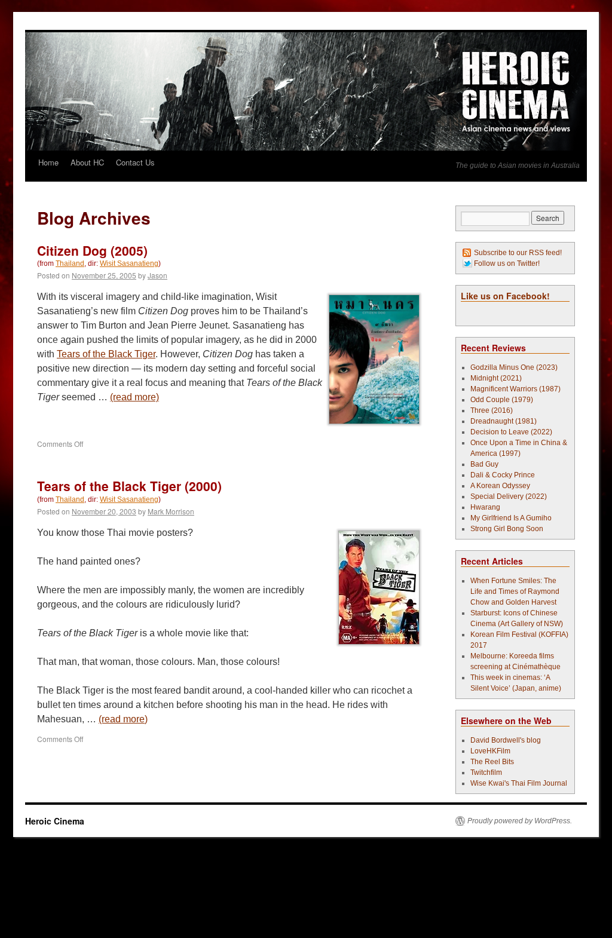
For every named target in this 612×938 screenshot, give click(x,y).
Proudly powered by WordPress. (519, 821)
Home (48, 162)
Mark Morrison (171, 511)
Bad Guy (484, 464)
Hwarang (485, 507)
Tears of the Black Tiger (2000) (129, 486)
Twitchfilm (486, 772)
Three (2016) (491, 410)
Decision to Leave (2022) (511, 432)
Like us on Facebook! (505, 296)
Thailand (70, 263)
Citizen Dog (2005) (92, 250)
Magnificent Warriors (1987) (515, 389)
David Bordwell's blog (505, 740)
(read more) (134, 397)
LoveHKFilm (490, 751)
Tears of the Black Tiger (106, 354)
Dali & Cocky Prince (502, 475)
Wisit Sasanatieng (129, 263)
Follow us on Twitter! (507, 263)
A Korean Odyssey (500, 486)
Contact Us (135, 162)
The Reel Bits (492, 762)
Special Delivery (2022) (508, 496)
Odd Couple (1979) (501, 400)
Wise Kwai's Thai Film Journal (518, 783)
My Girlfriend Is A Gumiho (511, 518)
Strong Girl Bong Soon (506, 529)
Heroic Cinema (54, 821)
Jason (157, 275)
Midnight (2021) (496, 378)
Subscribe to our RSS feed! (518, 253)
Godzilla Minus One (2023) (514, 367)
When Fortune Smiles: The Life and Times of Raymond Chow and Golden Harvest (514, 591)
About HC (87, 162)
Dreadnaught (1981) (503, 421)
